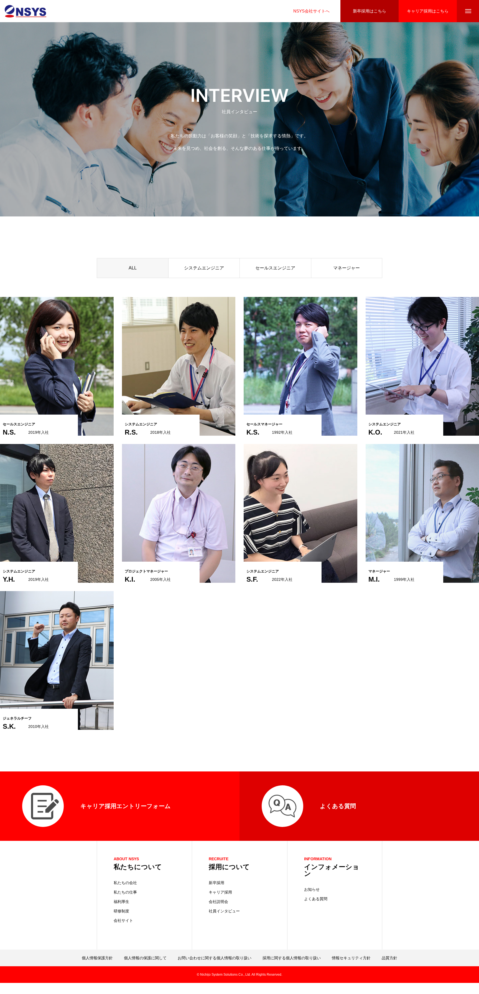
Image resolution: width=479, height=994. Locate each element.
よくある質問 (315, 899)
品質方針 (389, 958)
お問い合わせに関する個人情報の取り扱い (214, 958)
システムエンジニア (204, 268)
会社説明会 (218, 902)
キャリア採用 (220, 892)
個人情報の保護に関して (145, 958)
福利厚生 (121, 902)
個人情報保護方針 (97, 958)
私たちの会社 (125, 883)
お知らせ (312, 889)
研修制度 (121, 911)
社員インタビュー (224, 911)
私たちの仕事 (125, 892)
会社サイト (123, 920)
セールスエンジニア (275, 268)
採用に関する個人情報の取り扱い (292, 958)
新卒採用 (216, 883)
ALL (133, 268)
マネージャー (346, 268)
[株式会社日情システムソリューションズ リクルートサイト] (25, 11)
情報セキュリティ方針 (351, 958)
